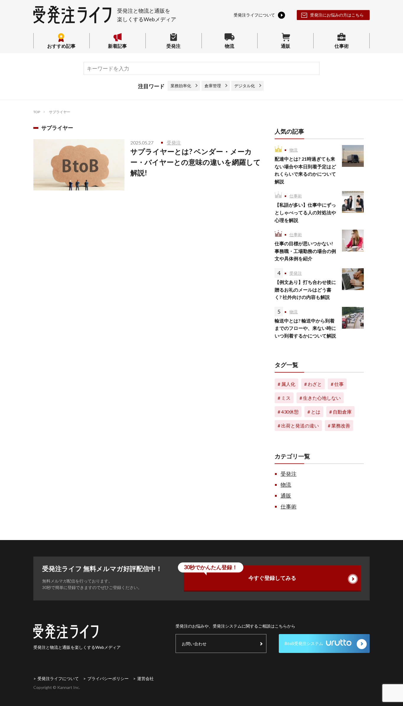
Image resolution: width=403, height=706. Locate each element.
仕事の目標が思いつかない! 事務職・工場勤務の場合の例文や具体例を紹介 (305, 251)
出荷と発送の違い (300, 425)
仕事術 (342, 45)
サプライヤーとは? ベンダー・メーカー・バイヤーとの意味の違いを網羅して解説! (195, 162)
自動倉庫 (342, 411)
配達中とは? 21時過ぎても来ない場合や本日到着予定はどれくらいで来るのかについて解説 (305, 170)
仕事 (339, 384)
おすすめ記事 (61, 45)
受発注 (173, 45)
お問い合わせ (194, 643)
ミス (286, 398)
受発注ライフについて (58, 678)
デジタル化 (244, 85)
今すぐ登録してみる (240, 573)
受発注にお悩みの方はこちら (337, 14)
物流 (229, 45)
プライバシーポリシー (108, 678)
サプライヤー (59, 112)
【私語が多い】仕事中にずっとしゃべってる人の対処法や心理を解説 (305, 212)
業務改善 (340, 425)
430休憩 (290, 411)
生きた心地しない (322, 398)
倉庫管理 (212, 85)
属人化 (288, 384)
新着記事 (117, 45)
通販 (285, 45)
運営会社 (145, 678)
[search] (312, 68)
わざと (315, 384)
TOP (36, 112)
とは (315, 411)
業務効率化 (181, 85)
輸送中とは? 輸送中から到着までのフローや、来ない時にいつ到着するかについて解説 (305, 328)
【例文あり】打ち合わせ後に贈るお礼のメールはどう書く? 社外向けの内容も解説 (305, 289)
